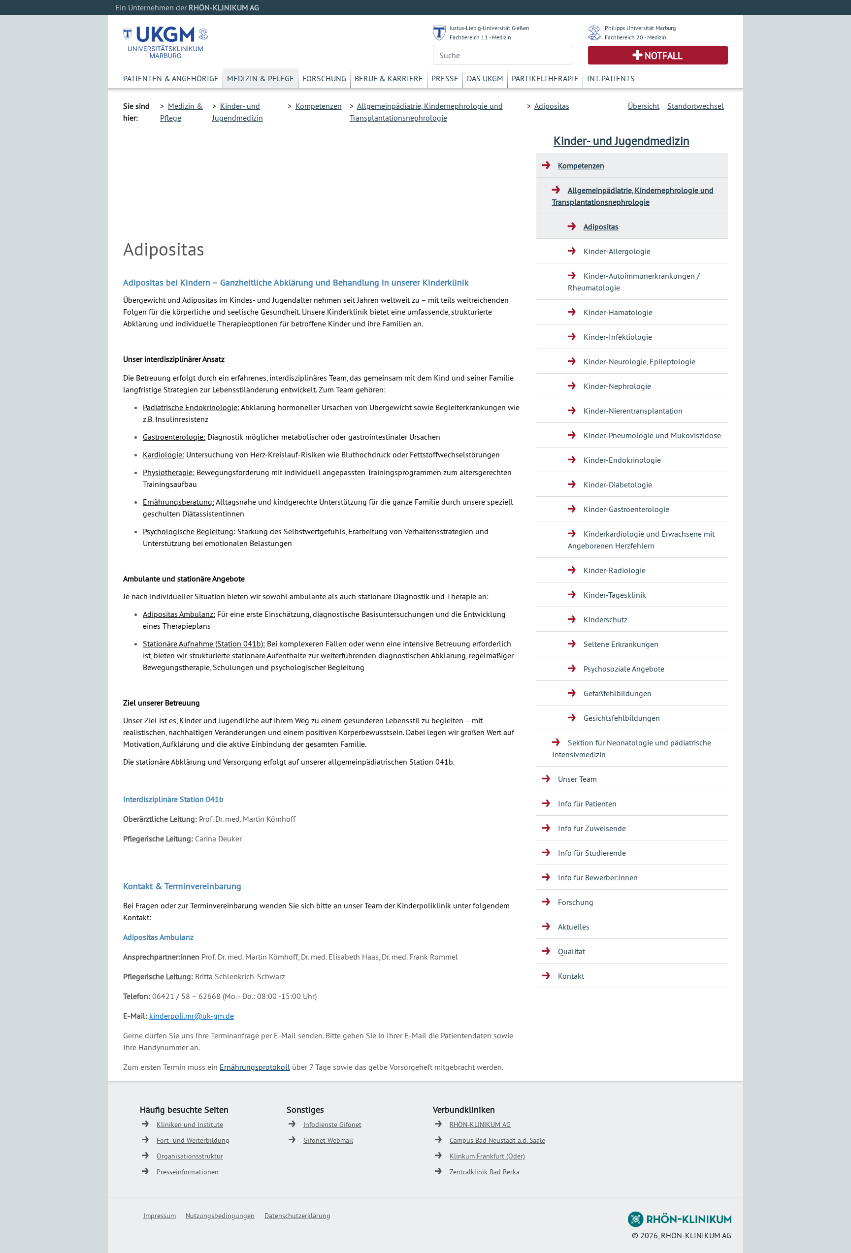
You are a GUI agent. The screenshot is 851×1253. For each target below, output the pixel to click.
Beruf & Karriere (389, 78)
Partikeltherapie (545, 78)
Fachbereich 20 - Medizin (635, 37)
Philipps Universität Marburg (640, 28)
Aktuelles (573, 927)
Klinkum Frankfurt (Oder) (487, 1156)
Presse (444, 78)
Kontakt (571, 976)
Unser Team (577, 779)
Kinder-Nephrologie (617, 386)
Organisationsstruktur (190, 1156)
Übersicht (643, 106)
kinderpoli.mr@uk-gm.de (191, 1016)
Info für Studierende (592, 853)
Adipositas (551, 106)
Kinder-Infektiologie (618, 337)
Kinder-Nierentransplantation (633, 411)
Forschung (324, 78)
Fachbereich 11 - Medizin (480, 37)
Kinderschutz (605, 619)
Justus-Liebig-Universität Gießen (489, 28)
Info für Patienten (587, 803)
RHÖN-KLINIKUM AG (480, 1124)
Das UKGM (485, 78)
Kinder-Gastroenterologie (626, 509)
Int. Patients (611, 78)
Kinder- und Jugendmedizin (621, 140)
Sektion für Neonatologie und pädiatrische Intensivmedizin (631, 748)
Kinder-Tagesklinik (615, 595)
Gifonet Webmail (328, 1140)
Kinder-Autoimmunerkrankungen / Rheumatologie (634, 281)
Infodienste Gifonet (332, 1124)
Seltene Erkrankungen (621, 644)
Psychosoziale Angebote (624, 669)
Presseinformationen (188, 1171)
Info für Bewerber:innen (598, 877)
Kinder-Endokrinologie (622, 460)
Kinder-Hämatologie (618, 312)
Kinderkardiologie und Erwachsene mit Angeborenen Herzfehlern (641, 539)
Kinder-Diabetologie (618, 484)
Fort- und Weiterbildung (193, 1140)
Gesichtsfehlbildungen (622, 718)
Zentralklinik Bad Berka (485, 1171)
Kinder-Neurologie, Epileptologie (639, 361)
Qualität (571, 951)
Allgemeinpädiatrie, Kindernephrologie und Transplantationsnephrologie (633, 196)
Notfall (664, 56)
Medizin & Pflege (260, 78)
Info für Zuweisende (592, 828)
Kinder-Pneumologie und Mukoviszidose (652, 435)
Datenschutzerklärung (297, 1215)
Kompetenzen (318, 106)
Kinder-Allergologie (617, 251)
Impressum (159, 1215)
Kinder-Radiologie (615, 570)
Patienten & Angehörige (171, 78)
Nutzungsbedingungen (220, 1215)
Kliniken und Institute (190, 1124)
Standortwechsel (695, 106)
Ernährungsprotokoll (255, 1067)
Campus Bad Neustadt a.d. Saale (497, 1140)
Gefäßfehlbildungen (618, 693)
